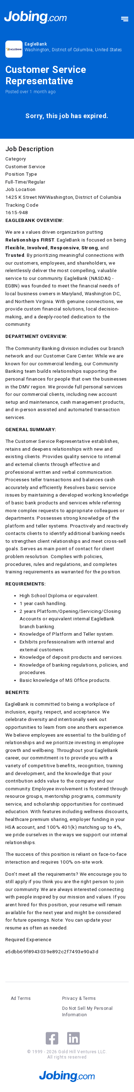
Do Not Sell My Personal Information (87, 1011)
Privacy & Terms (79, 998)
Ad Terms (21, 998)
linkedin (73, 1038)
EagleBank (36, 44)
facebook (52, 1038)
